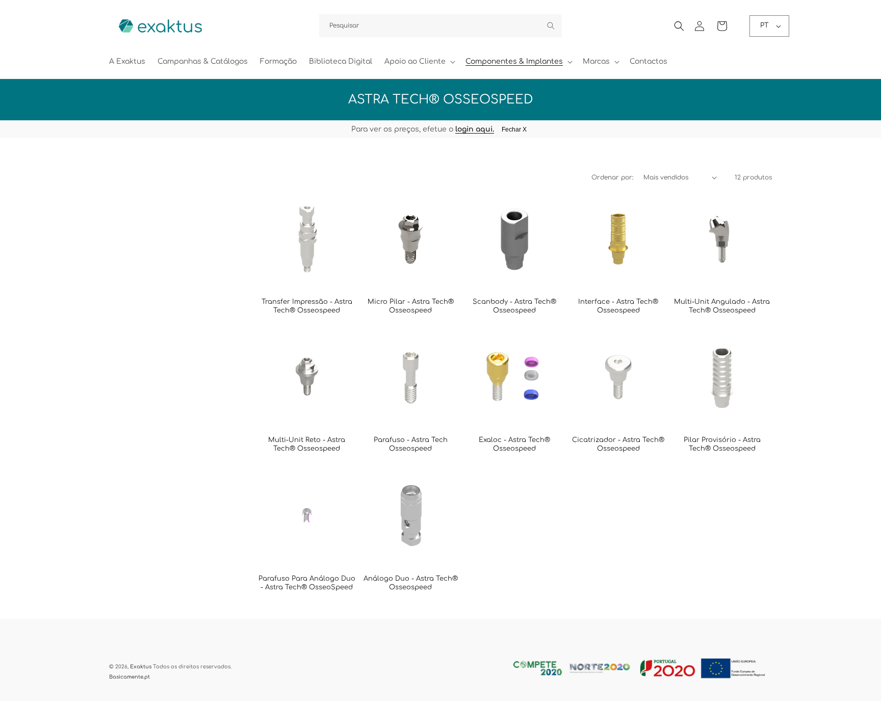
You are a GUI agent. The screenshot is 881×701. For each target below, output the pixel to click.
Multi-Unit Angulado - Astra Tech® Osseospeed (722, 306)
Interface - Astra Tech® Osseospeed (618, 306)
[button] (418, 61)
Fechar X (514, 129)
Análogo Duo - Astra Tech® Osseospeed (411, 583)
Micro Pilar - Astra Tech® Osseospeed (411, 306)
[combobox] (440, 25)
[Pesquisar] (550, 25)
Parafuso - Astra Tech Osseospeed (411, 444)
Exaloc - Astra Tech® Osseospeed (514, 444)
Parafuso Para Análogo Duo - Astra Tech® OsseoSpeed (306, 583)
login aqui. (474, 129)
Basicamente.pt (129, 677)
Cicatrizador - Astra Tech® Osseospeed (618, 444)
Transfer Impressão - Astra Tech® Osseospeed (307, 306)
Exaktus (140, 666)
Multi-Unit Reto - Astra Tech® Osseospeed (306, 444)
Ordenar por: (612, 177)
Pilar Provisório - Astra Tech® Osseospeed (722, 444)
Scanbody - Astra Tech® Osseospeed (514, 306)
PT (764, 25)
